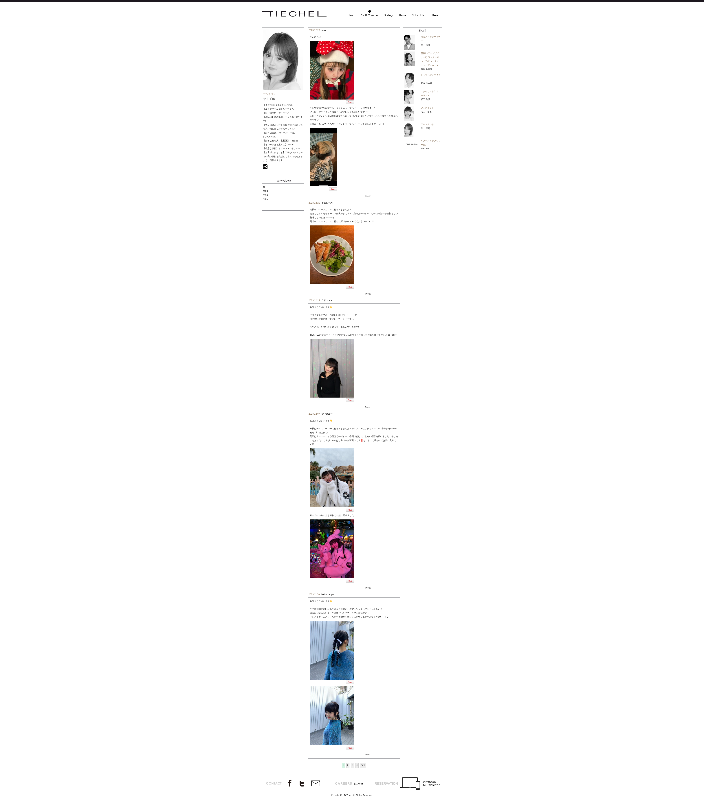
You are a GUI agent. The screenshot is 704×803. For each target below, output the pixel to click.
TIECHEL (425, 148)
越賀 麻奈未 (426, 69)
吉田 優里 (426, 112)
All (264, 187)
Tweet (368, 196)
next (363, 765)
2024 (265, 195)
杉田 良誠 (425, 99)
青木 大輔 (425, 44)
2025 (265, 199)
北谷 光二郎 (426, 83)
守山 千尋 (425, 128)
